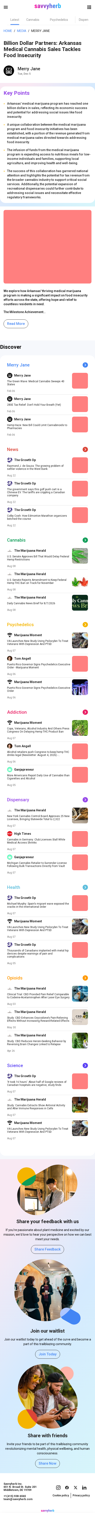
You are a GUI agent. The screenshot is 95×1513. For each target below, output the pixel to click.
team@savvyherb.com (18, 1499)
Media (21, 31)
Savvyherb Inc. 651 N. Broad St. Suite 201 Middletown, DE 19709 (20, 1487)
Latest (14, 19)
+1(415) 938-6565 (15, 1496)
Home (8, 31)
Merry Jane (29, 68)
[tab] (15, 19)
